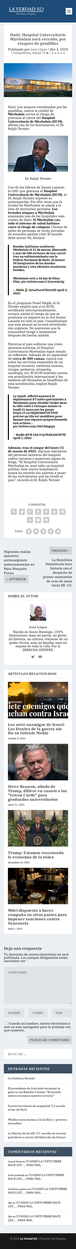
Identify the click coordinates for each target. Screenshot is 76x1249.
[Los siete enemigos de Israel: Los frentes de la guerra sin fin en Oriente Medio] (38, 700)
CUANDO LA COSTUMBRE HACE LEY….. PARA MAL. (34, 1163)
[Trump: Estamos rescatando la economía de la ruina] (38, 828)
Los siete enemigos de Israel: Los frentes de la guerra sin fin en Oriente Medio (36, 729)
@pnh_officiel (27, 396)
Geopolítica (22, 53)
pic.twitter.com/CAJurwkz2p (42, 281)
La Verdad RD (29, 1238)
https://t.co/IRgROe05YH (31, 413)
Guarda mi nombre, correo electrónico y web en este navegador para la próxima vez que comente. (37, 1026)
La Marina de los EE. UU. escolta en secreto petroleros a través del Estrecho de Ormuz (37, 1135)
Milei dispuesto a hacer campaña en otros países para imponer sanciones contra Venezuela (37, 917)
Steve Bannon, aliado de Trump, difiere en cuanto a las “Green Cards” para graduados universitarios (37, 793)
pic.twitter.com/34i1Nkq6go (34, 426)
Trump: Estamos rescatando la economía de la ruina (36, 854)
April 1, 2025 (22, 438)
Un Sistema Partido (21, 1078)
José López (38, 49)
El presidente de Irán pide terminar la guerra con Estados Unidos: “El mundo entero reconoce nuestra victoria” (34, 1092)
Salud (36, 53)
